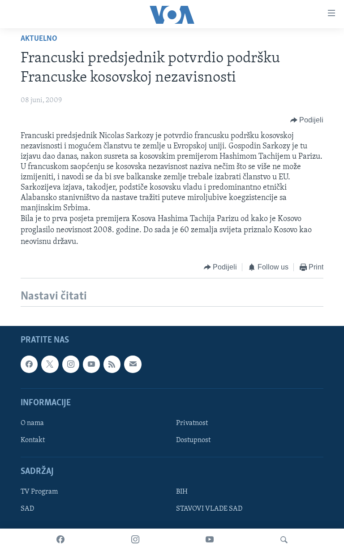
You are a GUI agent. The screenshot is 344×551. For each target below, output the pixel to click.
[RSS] (111, 364)
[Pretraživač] (284, 540)
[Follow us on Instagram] (70, 364)
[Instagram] (135, 540)
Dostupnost (193, 440)
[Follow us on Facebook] (29, 364)
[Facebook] (60, 540)
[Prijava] (132, 364)
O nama (32, 423)
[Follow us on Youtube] (91, 364)
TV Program (39, 492)
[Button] (307, 120)
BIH (182, 492)
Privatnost (192, 423)
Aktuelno (39, 39)
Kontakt (33, 440)
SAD (27, 509)
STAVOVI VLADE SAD (209, 509)
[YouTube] (210, 540)
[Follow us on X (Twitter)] (49, 364)
